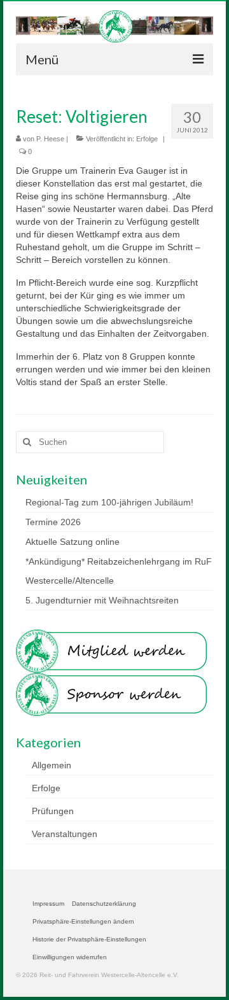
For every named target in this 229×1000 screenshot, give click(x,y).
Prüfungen (53, 811)
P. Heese (50, 139)
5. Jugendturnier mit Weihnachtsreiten (102, 600)
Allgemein (51, 765)
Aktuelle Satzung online (72, 542)
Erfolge (147, 139)
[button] (83, 922)
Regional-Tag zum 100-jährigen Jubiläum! (109, 502)
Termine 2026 (53, 522)
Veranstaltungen (64, 834)
